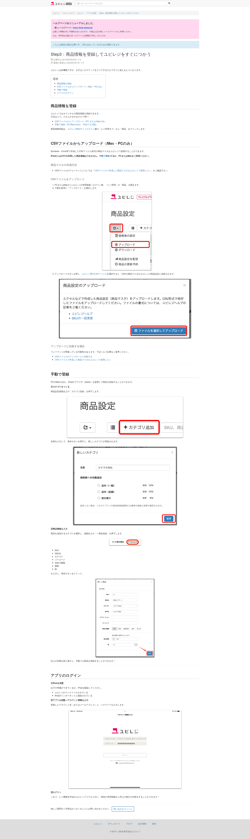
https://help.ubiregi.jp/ (83, 27)
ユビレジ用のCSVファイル (94, 273)
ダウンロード (114, 823)
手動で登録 (62, 89)
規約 (154, 823)
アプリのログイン (65, 92)
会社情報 (142, 823)
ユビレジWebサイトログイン (81, 128)
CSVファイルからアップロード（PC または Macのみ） (81, 121)
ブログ (129, 823)
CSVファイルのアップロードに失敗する (73, 356)
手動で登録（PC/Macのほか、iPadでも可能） (76, 124)
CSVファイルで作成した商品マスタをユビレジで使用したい (122, 170)
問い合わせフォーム (123, 808)
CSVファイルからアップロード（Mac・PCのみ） (80, 86)
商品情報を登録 (64, 83)
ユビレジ (98, 823)
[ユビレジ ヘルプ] (61, 3)
